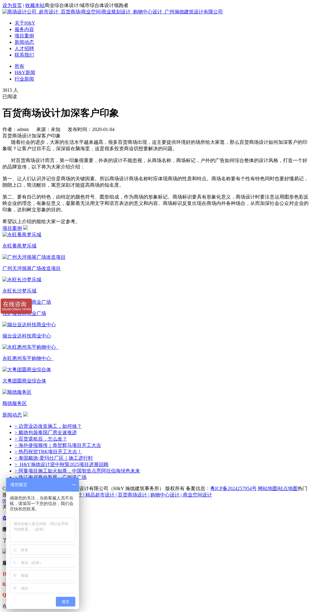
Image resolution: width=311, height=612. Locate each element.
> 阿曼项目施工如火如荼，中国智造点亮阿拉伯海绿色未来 (77, 470)
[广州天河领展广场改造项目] (34, 257)
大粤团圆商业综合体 (24, 380)
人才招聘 (24, 48)
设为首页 (12, 5)
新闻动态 (24, 42)
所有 (19, 66)
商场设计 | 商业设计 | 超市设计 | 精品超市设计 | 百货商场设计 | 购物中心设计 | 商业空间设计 (114, 494)
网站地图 (267, 488)
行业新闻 (24, 78)
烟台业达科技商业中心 (26, 335)
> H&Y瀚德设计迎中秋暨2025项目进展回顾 (61, 464)
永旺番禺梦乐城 (19, 245)
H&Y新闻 (25, 72)
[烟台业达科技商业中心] (29, 324)
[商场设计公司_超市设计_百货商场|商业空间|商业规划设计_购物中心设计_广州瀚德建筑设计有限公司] (112, 11)
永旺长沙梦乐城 (19, 290)
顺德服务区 (14, 403)
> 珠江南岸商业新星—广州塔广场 (51, 477)
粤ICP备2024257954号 (233, 488)
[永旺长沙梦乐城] (21, 279)
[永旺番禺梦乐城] (21, 234)
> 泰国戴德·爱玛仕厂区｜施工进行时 (54, 458)
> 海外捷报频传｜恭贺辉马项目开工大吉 (58, 445)
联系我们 (24, 54)
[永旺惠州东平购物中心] (30, 347)
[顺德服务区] (17, 392)
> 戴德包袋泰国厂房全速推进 (46, 432)
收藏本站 (35, 5)
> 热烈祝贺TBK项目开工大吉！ (48, 451)
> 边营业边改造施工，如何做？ (48, 426)
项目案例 (24, 35)
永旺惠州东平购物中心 (27, 358)
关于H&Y (25, 23)
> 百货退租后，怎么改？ (41, 438)
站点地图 (288, 488)
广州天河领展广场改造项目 (31, 268)
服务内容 (24, 29)
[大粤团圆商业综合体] (26, 369)
